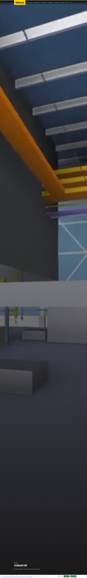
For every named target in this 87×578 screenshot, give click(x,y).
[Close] (86, 576)
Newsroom (50, 2)
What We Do (36, 2)
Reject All (66, 576)
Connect (62, 2)
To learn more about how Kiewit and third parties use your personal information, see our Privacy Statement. (24, 576)
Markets (43, 2)
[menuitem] (67, 2)
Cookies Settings (59, 576)
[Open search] (71, 2)
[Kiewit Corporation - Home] (19, 2)
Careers (56, 2)
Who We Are (28, 2)
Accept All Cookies (73, 576)
